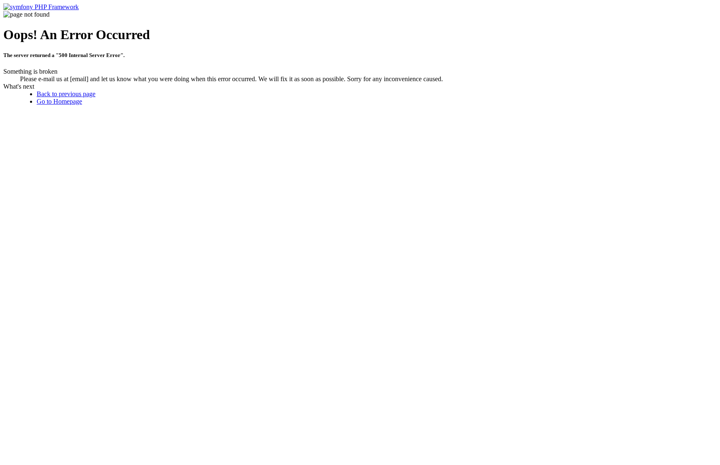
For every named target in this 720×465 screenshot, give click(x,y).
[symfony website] (41, 6)
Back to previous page (66, 93)
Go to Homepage (59, 101)
